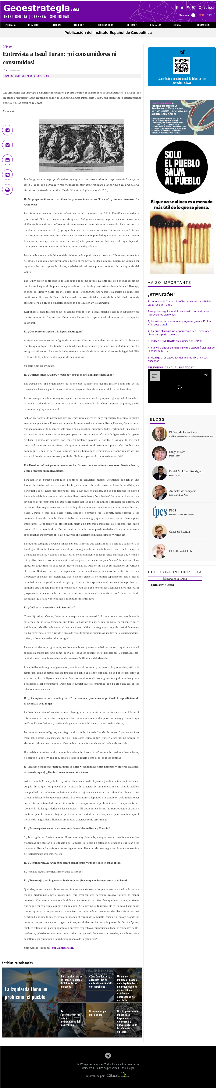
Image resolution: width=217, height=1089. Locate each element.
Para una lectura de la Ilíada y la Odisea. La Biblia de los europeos (71, 981)
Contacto (87, 1068)
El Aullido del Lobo (181, 551)
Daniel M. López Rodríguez (186, 471)
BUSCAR (208, 8)
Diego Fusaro (177, 452)
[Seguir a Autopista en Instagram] (188, 8)
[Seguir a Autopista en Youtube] (193, 8)
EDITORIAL (56, 25)
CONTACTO (179, 25)
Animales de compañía (182, 491)
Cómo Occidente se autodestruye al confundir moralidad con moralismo (100, 981)
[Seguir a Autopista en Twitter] (182, 8)
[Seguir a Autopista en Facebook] (176, 8)
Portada (11, 25)
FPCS (172, 510)
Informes (132, 25)
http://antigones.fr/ (63, 947)
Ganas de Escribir (179, 531)
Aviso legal (128, 1068)
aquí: (164, 324)
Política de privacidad (107, 1068)
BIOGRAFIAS (155, 25)
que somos (33, 25)
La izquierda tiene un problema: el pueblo (26, 992)
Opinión (8, 46)
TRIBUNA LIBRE (106, 25)
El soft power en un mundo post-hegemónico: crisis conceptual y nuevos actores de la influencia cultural (127, 1021)
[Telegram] (108, 1056)
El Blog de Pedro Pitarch (184, 432)
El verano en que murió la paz (97, 1012)
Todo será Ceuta (162, 585)
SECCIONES (78, 25)
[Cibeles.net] (118, 1076)
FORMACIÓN (203, 25)
